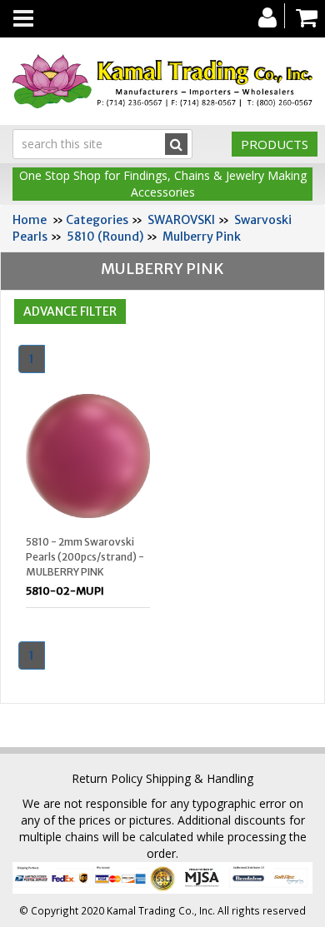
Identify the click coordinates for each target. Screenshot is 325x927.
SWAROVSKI (181, 219)
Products (274, 144)
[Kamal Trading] (162, 81)
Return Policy (107, 778)
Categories (97, 219)
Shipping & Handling (199, 778)
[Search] (176, 144)
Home (29, 219)
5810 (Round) (105, 236)
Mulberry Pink (201, 236)
